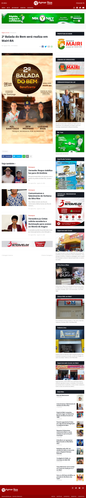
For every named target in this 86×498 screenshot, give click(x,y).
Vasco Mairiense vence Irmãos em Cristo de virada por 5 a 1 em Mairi (65, 468)
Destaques (13, 32)
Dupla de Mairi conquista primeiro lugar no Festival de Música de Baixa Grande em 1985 (65, 415)
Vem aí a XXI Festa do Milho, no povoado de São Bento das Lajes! (66, 476)
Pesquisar (79, 3)
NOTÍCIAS (59, 496)
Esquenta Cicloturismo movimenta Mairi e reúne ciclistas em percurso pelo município (64, 433)
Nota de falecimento (63, 395)
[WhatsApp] (52, 46)
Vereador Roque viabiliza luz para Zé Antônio (40, 171)
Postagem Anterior (8, 255)
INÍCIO (3, 7)
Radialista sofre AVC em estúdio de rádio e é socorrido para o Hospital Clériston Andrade (65, 451)
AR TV (8, 7)
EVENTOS (22, 7)
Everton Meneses (17, 496)
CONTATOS (30, 7)
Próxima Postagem (46, 255)
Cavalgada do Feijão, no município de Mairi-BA (63, 459)
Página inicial (5, 32)
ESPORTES (66, 496)
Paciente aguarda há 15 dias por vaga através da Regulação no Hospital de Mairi (66, 423)
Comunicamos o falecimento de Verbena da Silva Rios (39, 196)
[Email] (49, 46)
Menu (5, 3)
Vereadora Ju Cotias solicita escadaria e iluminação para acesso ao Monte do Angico (39, 222)
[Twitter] (46, 46)
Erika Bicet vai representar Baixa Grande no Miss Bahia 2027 (65, 441)
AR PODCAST (15, 7)
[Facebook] (43, 46)
